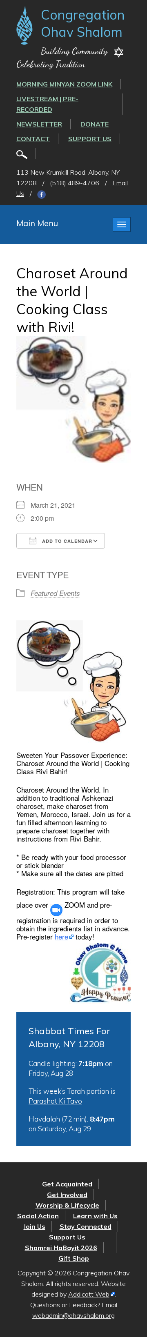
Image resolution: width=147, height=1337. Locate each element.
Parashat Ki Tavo (55, 1101)
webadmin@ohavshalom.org (73, 1315)
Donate (94, 124)
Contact (33, 139)
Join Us (34, 1226)
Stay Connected (85, 1226)
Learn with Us (95, 1216)
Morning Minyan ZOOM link (64, 84)
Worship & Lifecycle (67, 1205)
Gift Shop (73, 1258)
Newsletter (39, 124)
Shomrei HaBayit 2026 (61, 1248)
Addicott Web (88, 1294)
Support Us (89, 139)
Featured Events (55, 593)
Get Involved (67, 1194)
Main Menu (37, 223)
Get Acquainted (67, 1184)
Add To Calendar (66, 541)
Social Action (38, 1216)
